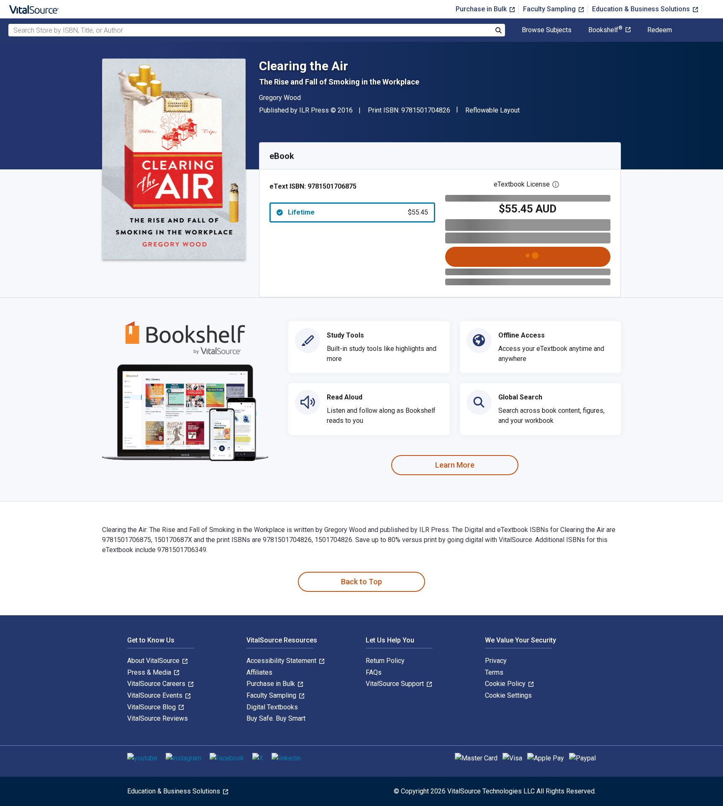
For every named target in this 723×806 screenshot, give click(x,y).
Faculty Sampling (550, 9)
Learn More (454, 465)
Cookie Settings (508, 695)
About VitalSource (154, 661)
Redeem (659, 30)
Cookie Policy (506, 684)
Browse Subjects (547, 30)
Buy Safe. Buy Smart (275, 718)
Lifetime (358, 212)
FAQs (374, 672)
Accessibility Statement (282, 661)
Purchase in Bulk (482, 9)
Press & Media (150, 672)
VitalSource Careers (157, 684)
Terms (494, 672)
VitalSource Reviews (157, 718)
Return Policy (385, 661)
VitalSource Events (155, 695)
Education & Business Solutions (642, 9)
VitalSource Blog (152, 707)
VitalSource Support (396, 684)
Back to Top (361, 581)
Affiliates (259, 672)
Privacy (496, 661)
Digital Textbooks (272, 707)
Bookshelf (605, 30)
